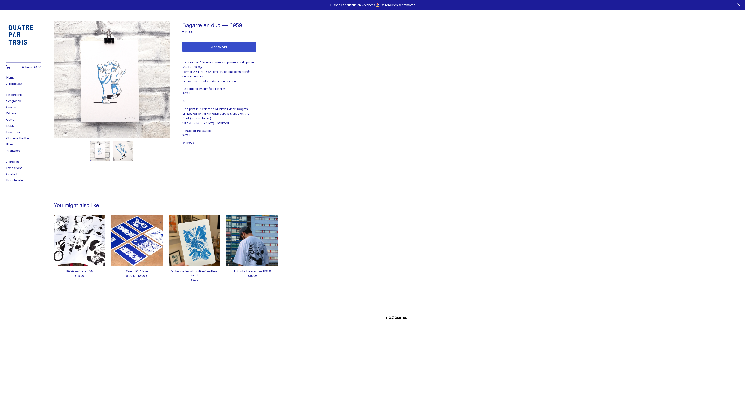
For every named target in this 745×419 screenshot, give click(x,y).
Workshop (13, 150)
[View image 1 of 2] (100, 151)
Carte (10, 119)
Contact (11, 174)
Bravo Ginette (16, 132)
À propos (12, 162)
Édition (11, 113)
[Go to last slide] (59, 79)
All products (14, 84)
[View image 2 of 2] (123, 151)
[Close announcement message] (739, 5)
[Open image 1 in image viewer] (112, 79)
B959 (10, 126)
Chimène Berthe (17, 138)
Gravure (11, 107)
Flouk (9, 144)
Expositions (14, 168)
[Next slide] (164, 79)
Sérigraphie (14, 101)
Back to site (14, 180)
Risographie (14, 95)
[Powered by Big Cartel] (396, 317)
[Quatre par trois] (23, 38)
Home (10, 77)
